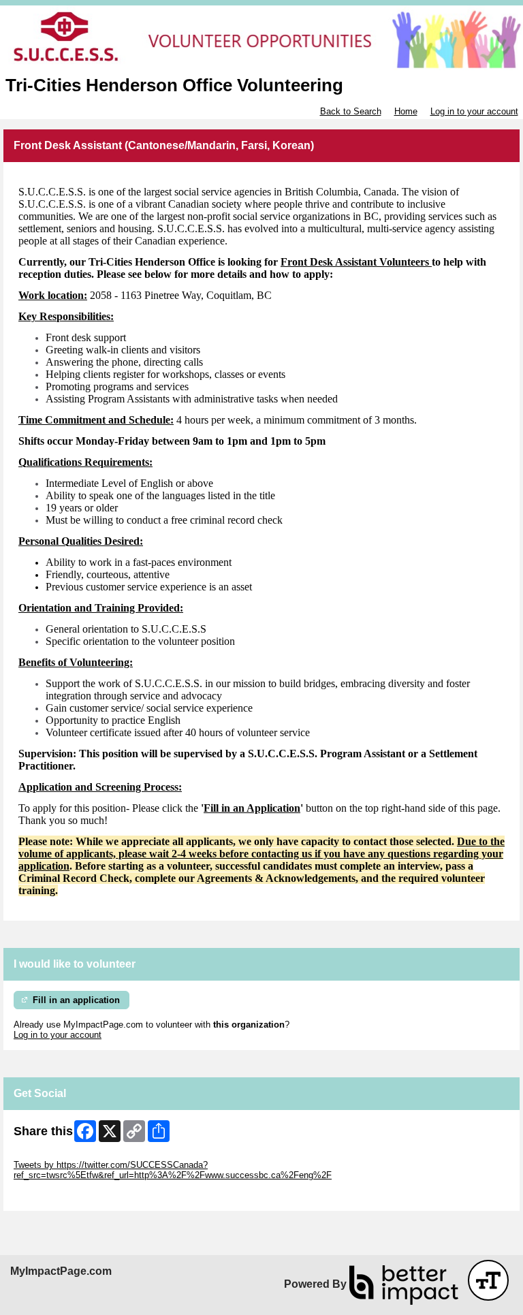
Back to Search (350, 111)
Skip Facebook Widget (58, 1195)
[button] (488, 1280)
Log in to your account (474, 111)
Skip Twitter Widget (52, 1155)
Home (405, 111)
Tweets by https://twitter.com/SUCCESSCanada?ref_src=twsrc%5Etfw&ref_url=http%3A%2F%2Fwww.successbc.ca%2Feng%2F (173, 1170)
